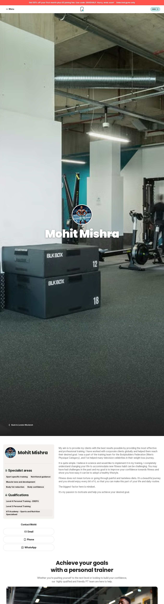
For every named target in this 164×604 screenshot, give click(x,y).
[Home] (82, 9)
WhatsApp (30, 547)
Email (30, 531)
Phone (30, 539)
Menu (11, 9)
